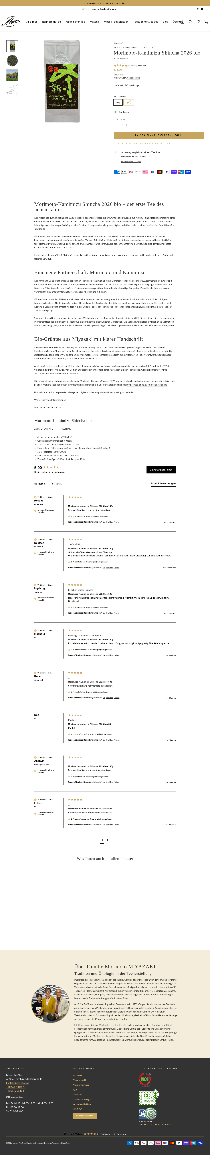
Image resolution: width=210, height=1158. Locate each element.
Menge (121, 119)
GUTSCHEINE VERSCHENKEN (155, 1124)
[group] (50, 467)
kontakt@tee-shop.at (17, 1082)
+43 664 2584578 (15, 1086)
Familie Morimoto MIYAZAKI (133, 47)
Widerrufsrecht (79, 1080)
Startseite (118, 43)
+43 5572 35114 (15, 1090)
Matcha (94, 21)
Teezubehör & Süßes (145, 21)
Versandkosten (133, 78)
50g (118, 102)
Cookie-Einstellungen (82, 1099)
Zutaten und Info (43, 429)
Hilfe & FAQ (78, 1109)
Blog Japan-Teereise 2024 (47, 407)
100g (128, 102)
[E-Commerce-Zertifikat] (166, 1113)
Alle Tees (31, 21)
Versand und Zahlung (82, 1104)
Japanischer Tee (75, 21)
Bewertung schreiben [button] (161, 469)
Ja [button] (104, 522)
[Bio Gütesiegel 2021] (166, 1080)
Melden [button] (109, 522)
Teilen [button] (116, 522)
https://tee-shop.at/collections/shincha (147, 384)
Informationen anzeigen (131, 161)
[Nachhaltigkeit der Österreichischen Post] (166, 1097)
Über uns (178, 21)
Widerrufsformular (81, 1085)
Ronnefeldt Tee (51, 21)
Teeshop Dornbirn (108, 9)
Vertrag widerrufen (84, 1115)
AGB (75, 1090)
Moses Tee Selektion (116, 21)
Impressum (77, 1075)
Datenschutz (78, 1094)
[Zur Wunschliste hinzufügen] (4, 4)
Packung (120, 96)
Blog (165, 21)
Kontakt (67, 429)
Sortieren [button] (40, 483)
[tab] (163, 484)
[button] (159, 66)
